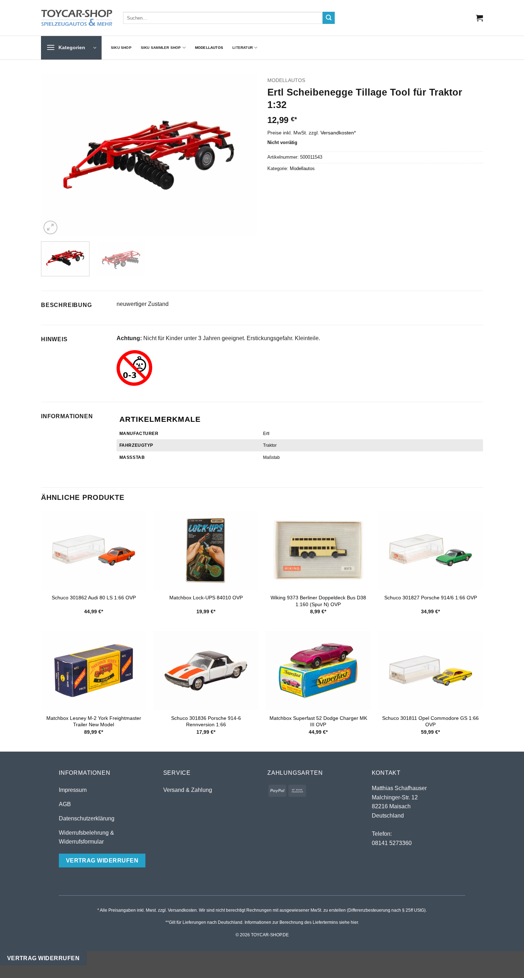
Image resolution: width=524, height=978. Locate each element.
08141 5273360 (392, 843)
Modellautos (209, 48)
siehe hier (348, 922)
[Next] (243, 155)
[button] (479, 18)
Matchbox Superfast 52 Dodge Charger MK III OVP (318, 721)
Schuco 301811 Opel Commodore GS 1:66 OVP (430, 721)
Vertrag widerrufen (43, 958)
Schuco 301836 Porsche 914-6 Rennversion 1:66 (206, 721)
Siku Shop (121, 48)
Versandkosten (337, 132)
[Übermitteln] (329, 18)
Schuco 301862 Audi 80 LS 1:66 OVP (94, 597)
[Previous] (54, 155)
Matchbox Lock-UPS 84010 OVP (206, 597)
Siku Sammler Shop (161, 48)
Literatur (242, 48)
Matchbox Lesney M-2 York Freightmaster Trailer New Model (93, 721)
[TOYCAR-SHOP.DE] (76, 18)
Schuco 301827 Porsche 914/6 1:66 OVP (430, 597)
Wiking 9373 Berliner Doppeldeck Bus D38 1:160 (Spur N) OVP (318, 601)
